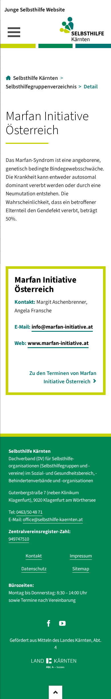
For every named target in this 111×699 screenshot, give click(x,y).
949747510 (19, 539)
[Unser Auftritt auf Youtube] (62, 623)
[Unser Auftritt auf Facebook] (48, 623)
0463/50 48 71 (29, 512)
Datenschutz (33, 568)
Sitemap (80, 568)
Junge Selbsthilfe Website (34, 9)
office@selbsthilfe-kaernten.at (53, 519)
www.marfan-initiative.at (58, 343)
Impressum (81, 556)
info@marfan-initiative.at (62, 327)
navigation (13, 32)
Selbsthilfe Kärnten (35, 78)
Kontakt (34, 556)
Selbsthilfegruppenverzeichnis (41, 87)
